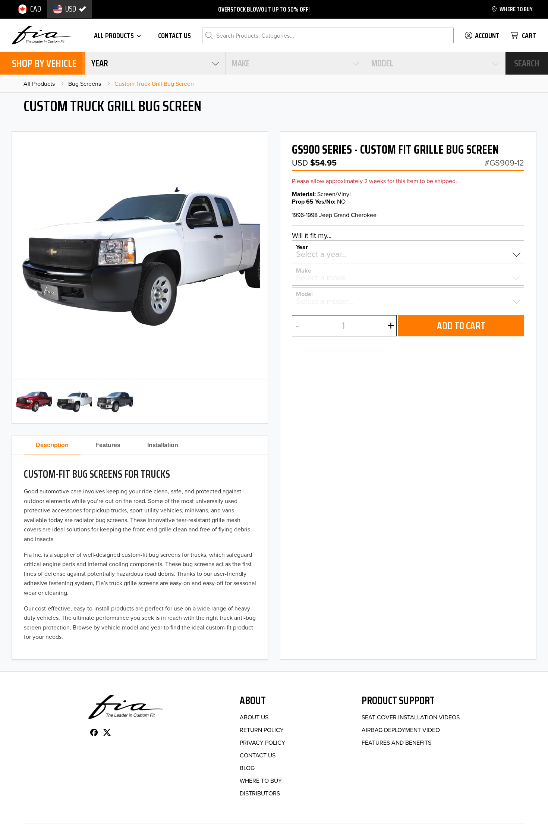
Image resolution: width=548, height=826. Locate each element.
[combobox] (155, 63)
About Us (254, 717)
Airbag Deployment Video (401, 730)
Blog (247, 768)
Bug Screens (84, 84)
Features (107, 445)
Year (302, 246)
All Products (39, 84)
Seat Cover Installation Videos (411, 717)
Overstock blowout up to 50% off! (264, 9)
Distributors (260, 793)
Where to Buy (261, 780)
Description (52, 445)
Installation (162, 445)
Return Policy (262, 730)
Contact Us (257, 755)
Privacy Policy (262, 742)
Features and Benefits (396, 742)
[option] (29, 9)
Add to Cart (461, 326)
